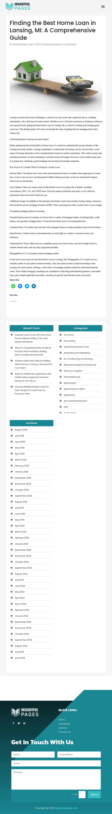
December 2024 (23, 549)
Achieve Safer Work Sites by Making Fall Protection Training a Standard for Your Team (33, 364)
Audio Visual (70, 412)
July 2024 (19, 579)
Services (62, 728)
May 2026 (19, 447)
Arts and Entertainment (75, 400)
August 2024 (21, 573)
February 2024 (22, 609)
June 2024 (20, 585)
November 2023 (23, 627)
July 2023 (19, 651)
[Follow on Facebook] (13, 723)
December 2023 (23, 621)
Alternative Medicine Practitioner (80, 364)
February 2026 (22, 465)
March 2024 (20, 603)
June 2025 (20, 513)
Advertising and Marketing (77, 352)
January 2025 (21, 543)
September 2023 (23, 639)
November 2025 (23, 483)
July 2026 (19, 435)
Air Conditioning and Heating (78, 358)
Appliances (69, 394)
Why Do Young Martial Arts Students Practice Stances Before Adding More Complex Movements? (33, 351)
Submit (94, 794)
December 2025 (23, 477)
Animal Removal (72, 376)
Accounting (69, 340)
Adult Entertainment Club (76, 346)
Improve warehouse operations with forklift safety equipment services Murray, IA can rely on (33, 377)
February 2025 (22, 537)
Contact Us (64, 732)
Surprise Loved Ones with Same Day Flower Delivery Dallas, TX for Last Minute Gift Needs (33, 338)
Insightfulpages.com (65, 808)
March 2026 (20, 459)
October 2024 (22, 561)
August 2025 (21, 501)
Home (61, 720)
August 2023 (21, 645)
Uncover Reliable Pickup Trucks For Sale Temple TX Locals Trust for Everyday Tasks (32, 390)
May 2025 (19, 519)
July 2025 (19, 507)
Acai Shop (69, 334)
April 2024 (20, 597)
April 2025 (20, 525)
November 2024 (23, 555)
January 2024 (21, 615)
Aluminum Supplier (73, 370)
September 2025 (23, 495)
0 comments (69, 44)
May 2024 (19, 591)
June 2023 (20, 657)
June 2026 (20, 441)
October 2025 (22, 489)
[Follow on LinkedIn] (24, 723)
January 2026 (21, 471)
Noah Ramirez (20, 44)
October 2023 (22, 633)
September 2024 (23, 567)
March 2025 (20, 531)
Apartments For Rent (74, 388)
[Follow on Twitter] (19, 723)
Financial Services (52, 44)
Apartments (70, 382)
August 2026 (21, 429)
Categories (64, 724)
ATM (66, 406)
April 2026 (20, 453)
